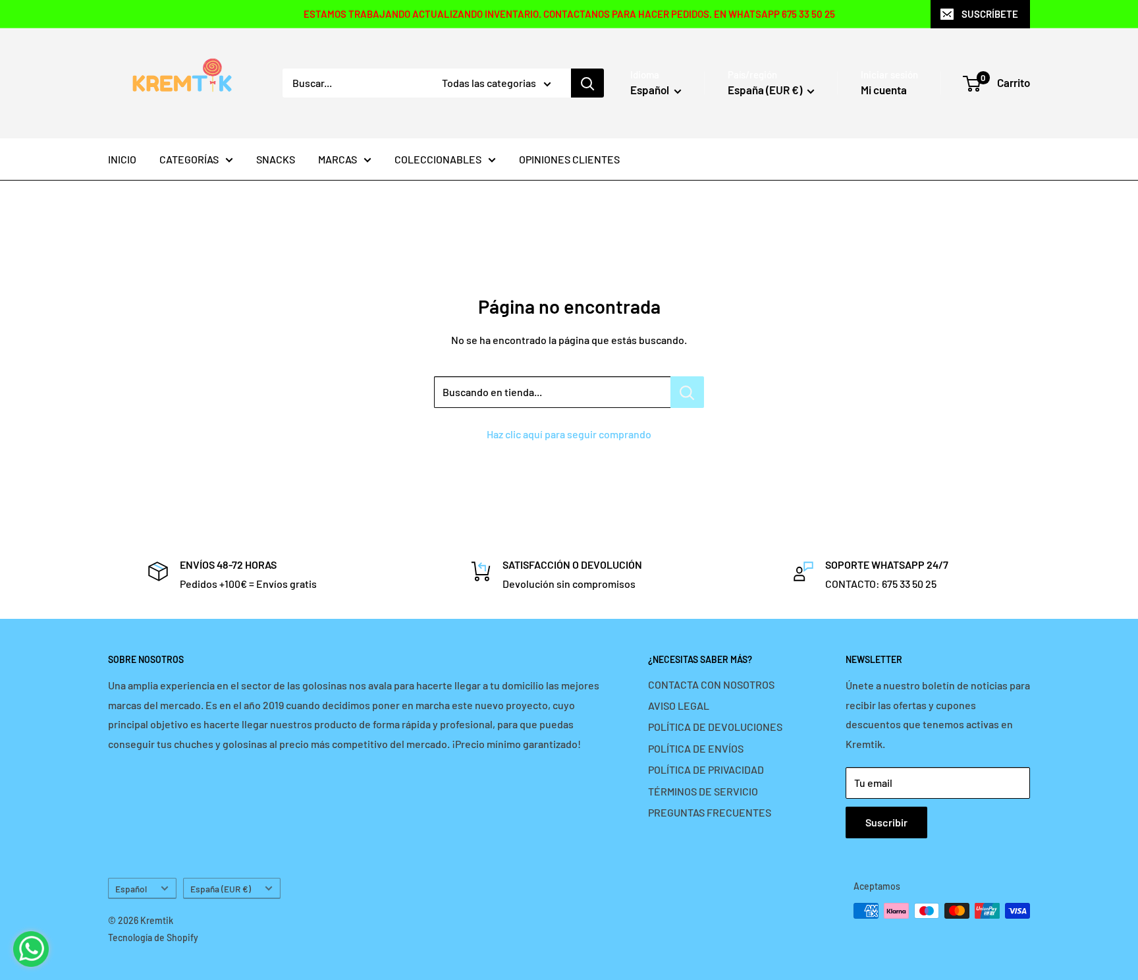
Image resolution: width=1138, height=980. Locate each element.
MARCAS (337, 159)
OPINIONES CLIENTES (569, 159)
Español (131, 888)
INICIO (122, 159)
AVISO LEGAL (678, 705)
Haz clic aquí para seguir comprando (569, 434)
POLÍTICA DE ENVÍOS (696, 748)
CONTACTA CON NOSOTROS (711, 684)
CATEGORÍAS (189, 159)
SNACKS (275, 159)
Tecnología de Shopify (153, 937)
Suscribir (886, 822)
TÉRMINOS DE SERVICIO (703, 791)
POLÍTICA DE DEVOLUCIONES (715, 726)
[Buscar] (587, 83)
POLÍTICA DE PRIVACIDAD (706, 769)
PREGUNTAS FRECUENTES (709, 812)
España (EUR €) (220, 888)
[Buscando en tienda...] (687, 392)
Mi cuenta (884, 89)
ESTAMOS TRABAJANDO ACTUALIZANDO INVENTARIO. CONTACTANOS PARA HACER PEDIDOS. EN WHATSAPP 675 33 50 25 (569, 14)
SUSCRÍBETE (990, 14)
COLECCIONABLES (437, 159)
